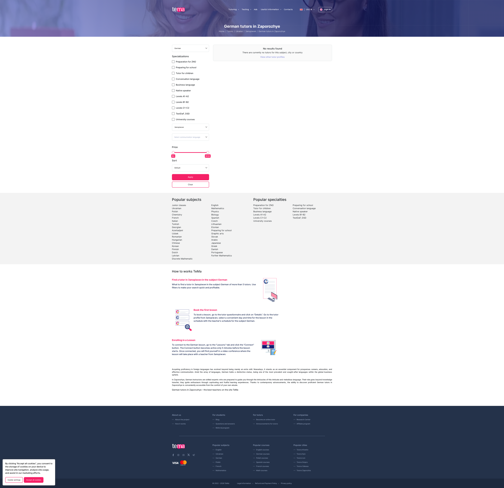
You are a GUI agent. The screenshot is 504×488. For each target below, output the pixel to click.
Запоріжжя (250, 31)
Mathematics (217, 208)
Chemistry (177, 214)
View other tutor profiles (272, 57)
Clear (190, 184)
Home (221, 31)
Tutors (230, 31)
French (175, 217)
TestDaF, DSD (183, 113)
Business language (185, 84)
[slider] (173, 152)
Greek (214, 246)
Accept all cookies (33, 480)
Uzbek (175, 233)
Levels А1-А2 (182, 96)
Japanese (216, 243)
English (214, 205)
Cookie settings (14, 480)
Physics (215, 211)
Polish (175, 211)
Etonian (215, 227)
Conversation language (187, 79)
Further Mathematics (221, 255)
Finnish (175, 249)
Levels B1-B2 (182, 102)
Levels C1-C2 (182, 108)
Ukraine (239, 31)
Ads (255, 9)
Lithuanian (216, 224)
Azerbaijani (177, 230)
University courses (185, 119)
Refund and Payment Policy (266, 483)
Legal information (244, 483)
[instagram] (178, 455)
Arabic (214, 239)
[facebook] (173, 455)
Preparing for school (186, 67)
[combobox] (190, 48)
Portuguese (217, 252)
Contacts (288, 9)
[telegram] (193, 455)
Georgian (176, 227)
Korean (175, 246)
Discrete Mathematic (182, 258)
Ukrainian (176, 208)
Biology (215, 214)
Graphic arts (217, 233)
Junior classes (179, 205)
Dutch (175, 252)
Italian (175, 221)
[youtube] (183, 455)
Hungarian (177, 239)
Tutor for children (184, 73)
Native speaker (183, 90)
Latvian (175, 255)
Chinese (176, 243)
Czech (214, 221)
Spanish (215, 217)
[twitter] (188, 454)
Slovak (214, 236)
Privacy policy (286, 483)
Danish (214, 249)
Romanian (177, 236)
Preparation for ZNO (186, 61)
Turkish (175, 224)
